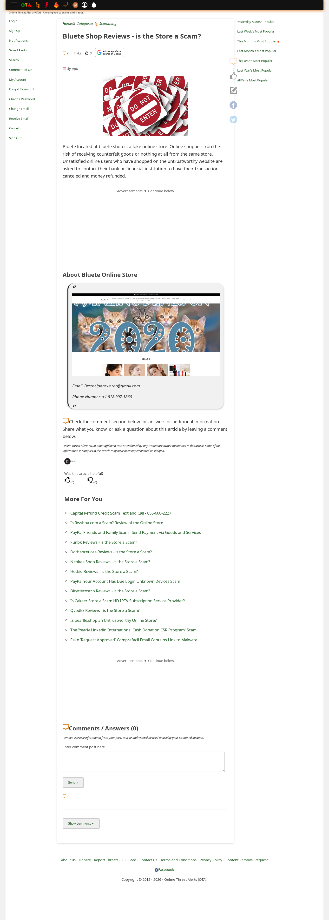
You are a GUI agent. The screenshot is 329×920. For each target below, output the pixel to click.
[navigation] (233, 76)
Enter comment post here (84, 746)
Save (73, 461)
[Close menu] (11, 144)
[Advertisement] (145, 227)
